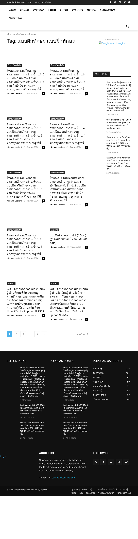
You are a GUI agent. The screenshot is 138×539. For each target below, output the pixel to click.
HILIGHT (11, 283)
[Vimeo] (125, 2)
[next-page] (44, 334)
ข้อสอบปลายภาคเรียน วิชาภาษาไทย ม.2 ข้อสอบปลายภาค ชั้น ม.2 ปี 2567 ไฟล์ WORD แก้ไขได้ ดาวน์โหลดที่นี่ (119, 143)
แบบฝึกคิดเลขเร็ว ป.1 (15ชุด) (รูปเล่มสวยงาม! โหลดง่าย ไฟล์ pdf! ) (69, 239)
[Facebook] (111, 2)
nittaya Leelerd (14, 93)
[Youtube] (129, 2)
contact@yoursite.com (63, 477)
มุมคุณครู (54, 230)
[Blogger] (96, 462)
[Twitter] (120, 2)
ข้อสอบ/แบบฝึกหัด (14, 65)
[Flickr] (111, 462)
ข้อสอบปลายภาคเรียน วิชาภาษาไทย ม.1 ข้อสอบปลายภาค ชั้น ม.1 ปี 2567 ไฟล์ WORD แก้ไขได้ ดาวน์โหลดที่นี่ (119, 163)
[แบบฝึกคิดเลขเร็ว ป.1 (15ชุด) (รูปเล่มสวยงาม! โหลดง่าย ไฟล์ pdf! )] (69, 221)
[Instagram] (115, 2)
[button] (127, 26)
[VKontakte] (126, 462)
